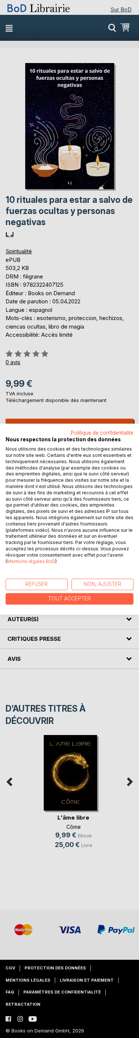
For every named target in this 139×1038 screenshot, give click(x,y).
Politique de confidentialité (102, 433)
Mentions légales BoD (31, 561)
